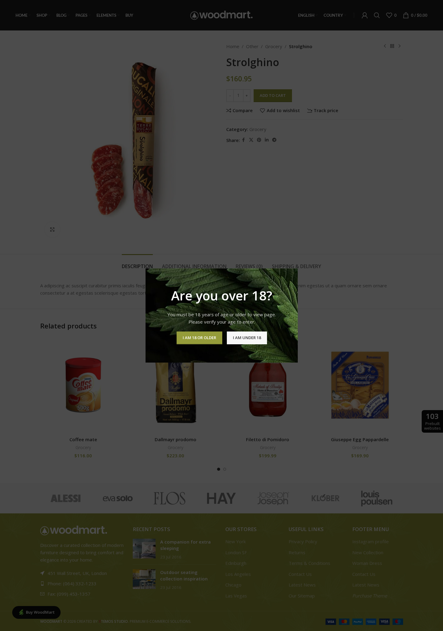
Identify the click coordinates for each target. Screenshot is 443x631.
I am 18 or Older (199, 337)
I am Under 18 (247, 337)
